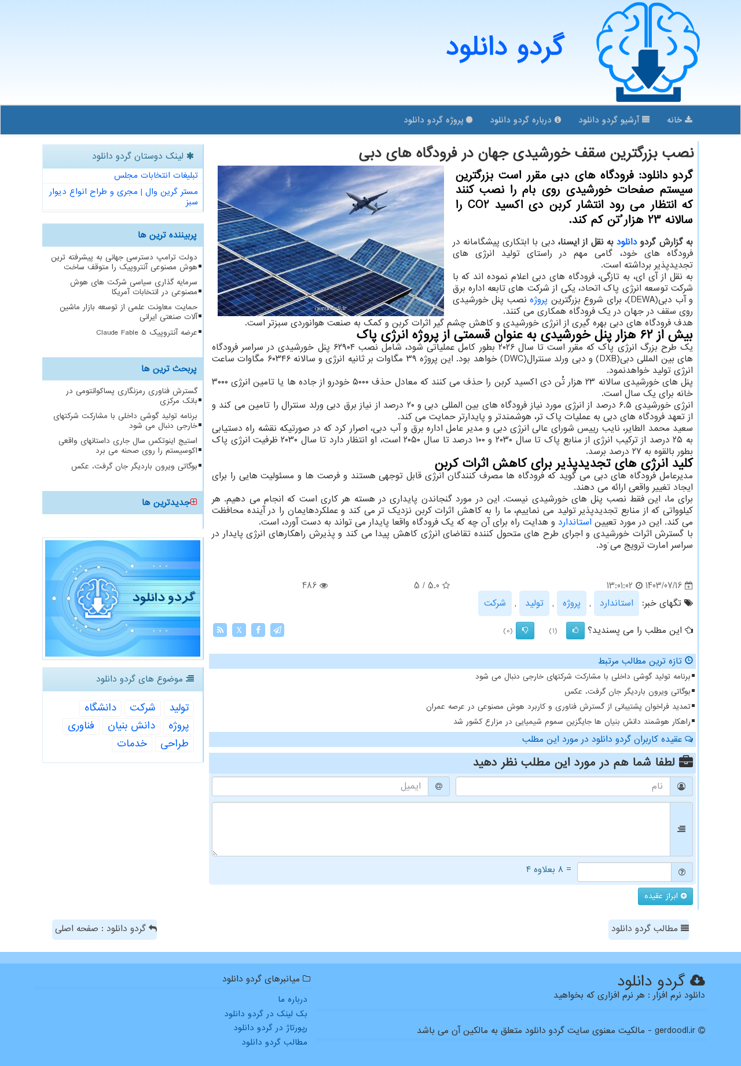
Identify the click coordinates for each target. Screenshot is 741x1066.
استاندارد (575, 522)
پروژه (539, 300)
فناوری (81, 726)
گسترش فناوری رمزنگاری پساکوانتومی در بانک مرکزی (131, 396)
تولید (534, 603)
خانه (676, 119)
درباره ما (292, 999)
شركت (495, 603)
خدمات (132, 744)
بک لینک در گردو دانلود (265, 1014)
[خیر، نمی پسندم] (525, 630)
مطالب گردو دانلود (646, 929)
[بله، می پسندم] (575, 630)
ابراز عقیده (662, 896)
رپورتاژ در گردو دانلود (270, 1027)
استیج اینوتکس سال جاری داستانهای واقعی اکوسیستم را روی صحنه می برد (127, 445)
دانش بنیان (131, 726)
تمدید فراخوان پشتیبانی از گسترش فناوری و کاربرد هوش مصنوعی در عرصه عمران (558, 706)
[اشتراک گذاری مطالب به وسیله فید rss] (220, 630)
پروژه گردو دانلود (434, 119)
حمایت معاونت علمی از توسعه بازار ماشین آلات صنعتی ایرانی (128, 312)
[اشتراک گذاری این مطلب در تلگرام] (277, 630)
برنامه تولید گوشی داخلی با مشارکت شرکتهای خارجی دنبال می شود (583, 676)
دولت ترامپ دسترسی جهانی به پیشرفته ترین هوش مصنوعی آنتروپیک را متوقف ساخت (124, 262)
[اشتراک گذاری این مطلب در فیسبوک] (258, 630)
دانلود (627, 242)
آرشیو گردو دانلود (610, 119)
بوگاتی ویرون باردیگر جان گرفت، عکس (627, 691)
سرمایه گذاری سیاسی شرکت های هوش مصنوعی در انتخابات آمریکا (133, 287)
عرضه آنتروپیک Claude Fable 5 (146, 332)
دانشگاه (100, 708)
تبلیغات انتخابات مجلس (156, 175)
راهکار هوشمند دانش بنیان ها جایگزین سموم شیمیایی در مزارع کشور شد (572, 721)
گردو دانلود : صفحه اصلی (102, 929)
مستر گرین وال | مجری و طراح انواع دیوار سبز (123, 197)
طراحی (174, 744)
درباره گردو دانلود (522, 119)
